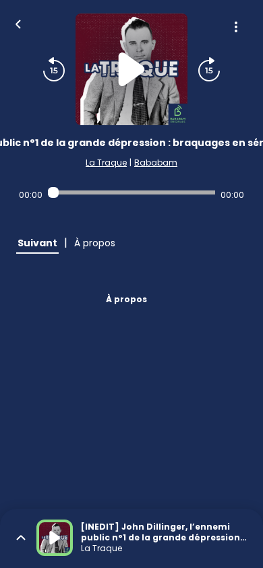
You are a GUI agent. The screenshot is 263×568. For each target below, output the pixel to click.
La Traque (106, 162)
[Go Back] (18, 23)
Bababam (155, 162)
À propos (126, 299)
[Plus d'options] (236, 26)
